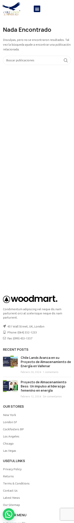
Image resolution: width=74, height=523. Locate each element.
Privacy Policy (12, 469)
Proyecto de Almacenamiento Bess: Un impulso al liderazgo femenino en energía (44, 386)
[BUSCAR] (66, 60)
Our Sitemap (11, 505)
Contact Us (10, 490)
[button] (37, 9)
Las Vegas (9, 450)
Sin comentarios (52, 396)
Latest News (11, 497)
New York (9, 415)
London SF (10, 422)
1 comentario (50, 372)
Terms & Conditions (16, 483)
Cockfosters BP (13, 429)
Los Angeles (11, 436)
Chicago (8, 443)
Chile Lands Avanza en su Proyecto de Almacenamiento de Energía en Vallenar (46, 362)
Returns (8, 476)
